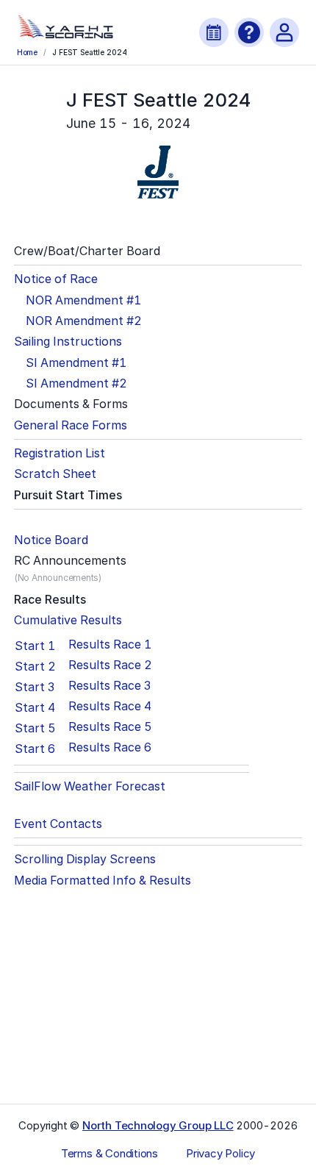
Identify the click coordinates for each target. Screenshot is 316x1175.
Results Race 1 (109, 644)
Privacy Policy (220, 1153)
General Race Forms (70, 425)
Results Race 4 (109, 706)
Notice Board (51, 540)
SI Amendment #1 (76, 363)
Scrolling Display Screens (85, 859)
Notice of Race (56, 279)
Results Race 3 (109, 686)
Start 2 (35, 666)
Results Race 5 (110, 727)
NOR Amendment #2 (84, 321)
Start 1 (35, 645)
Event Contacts (58, 824)
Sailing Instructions (68, 342)
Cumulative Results (68, 620)
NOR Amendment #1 (83, 300)
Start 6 (35, 748)
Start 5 (35, 728)
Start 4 (35, 707)
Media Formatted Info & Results (102, 881)
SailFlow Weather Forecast (89, 786)
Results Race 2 (110, 665)
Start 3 (34, 686)
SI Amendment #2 (76, 383)
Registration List (59, 453)
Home (27, 52)
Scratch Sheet (55, 474)
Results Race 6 (109, 747)
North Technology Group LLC (158, 1125)
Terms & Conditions (109, 1153)
